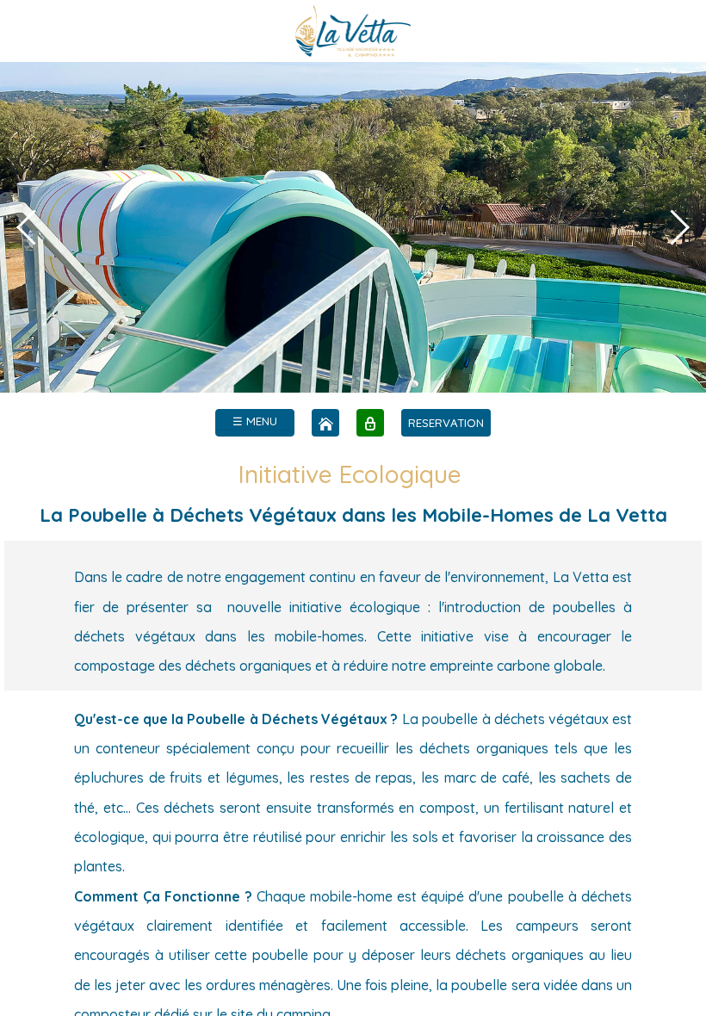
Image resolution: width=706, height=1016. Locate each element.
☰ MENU (254, 421)
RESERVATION (446, 423)
